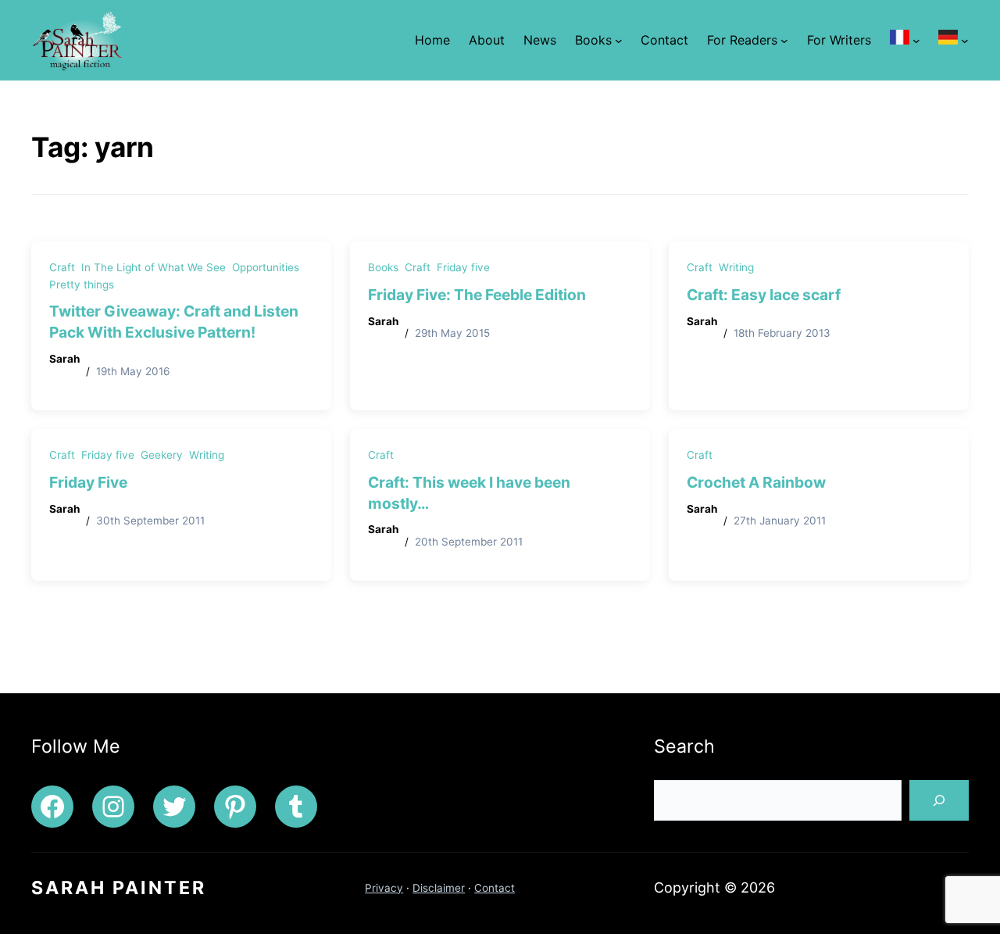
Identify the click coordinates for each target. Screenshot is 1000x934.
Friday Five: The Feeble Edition (477, 294)
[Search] (939, 800)
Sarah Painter (118, 888)
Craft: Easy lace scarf (764, 294)
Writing (736, 267)
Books (383, 267)
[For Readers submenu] (784, 40)
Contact (494, 888)
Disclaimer (438, 888)
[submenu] (916, 40)
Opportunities (265, 267)
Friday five (463, 267)
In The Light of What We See (153, 267)
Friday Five (88, 482)
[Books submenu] (619, 40)
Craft (62, 267)
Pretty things (81, 284)
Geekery (162, 455)
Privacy (384, 888)
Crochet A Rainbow (756, 482)
